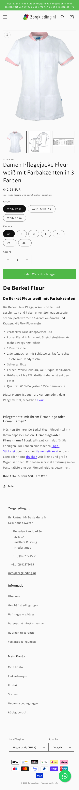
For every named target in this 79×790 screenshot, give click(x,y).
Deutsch (57, 747)
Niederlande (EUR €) (24, 747)
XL (58, 234)
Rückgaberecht (18, 712)
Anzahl (7, 251)
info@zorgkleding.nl (22, 573)
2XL (9, 243)
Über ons (14, 596)
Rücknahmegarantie (21, 632)
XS (9, 234)
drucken (31, 457)
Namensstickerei (47, 451)
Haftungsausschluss (21, 614)
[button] (5, 17)
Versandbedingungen (22, 641)
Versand (17, 195)
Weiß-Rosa (14, 209)
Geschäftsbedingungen (23, 605)
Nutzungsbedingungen (23, 703)
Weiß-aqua (14, 218)
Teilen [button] (12, 486)
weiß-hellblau (41, 209)
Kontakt (13, 685)
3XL (24, 243)
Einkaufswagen (18, 676)
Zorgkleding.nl (34, 783)
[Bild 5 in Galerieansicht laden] (63, 142)
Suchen (13, 694)
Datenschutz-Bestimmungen (26, 623)
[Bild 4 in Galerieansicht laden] (39, 142)
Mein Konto (15, 667)
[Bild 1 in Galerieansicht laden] (15, 142)
